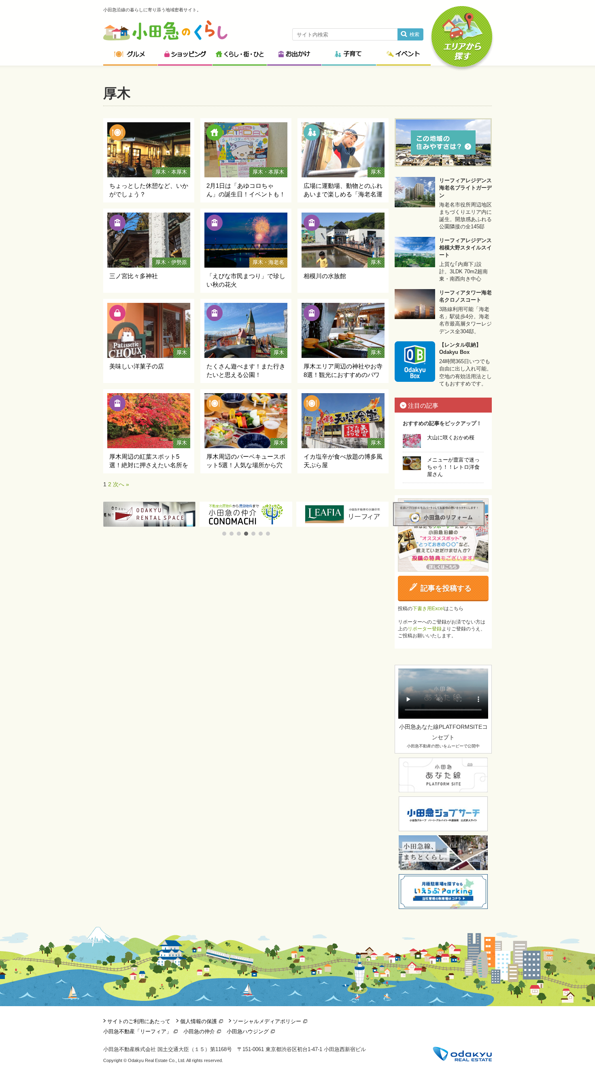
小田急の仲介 (199, 1031)
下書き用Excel (428, 608)
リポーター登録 (425, 629)
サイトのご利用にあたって (138, 1021)
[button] (224, 534)
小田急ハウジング (248, 1031)
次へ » (121, 484)
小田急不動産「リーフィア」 (137, 1031)
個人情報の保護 (198, 1021)
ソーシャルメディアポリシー (267, 1021)
